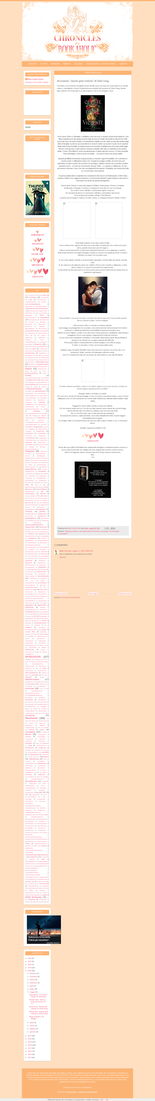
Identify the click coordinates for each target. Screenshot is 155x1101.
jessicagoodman (29, 567)
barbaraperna (29, 355)
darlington (31, 447)
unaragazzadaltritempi (31, 868)
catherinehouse (42, 393)
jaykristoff (28, 563)
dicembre (33, 973)
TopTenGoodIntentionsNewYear (34, 850)
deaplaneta (44, 451)
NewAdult (28, 677)
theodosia (28, 832)
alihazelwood (41, 324)
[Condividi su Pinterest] (114, 528)
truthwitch (32, 859)
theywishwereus (29, 841)
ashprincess (43, 346)
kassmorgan (41, 574)
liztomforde (37, 625)
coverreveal (29, 433)
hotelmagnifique (45, 536)
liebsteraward (35, 620)
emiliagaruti (38, 473)
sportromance (33, 783)
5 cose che (45, 295)
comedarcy (41, 420)
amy (35, 335)
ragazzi (27, 708)
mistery (37, 652)
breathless (46, 378)
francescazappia (42, 498)
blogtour (28, 369)
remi (39, 727)
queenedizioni (31, 704)
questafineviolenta (42, 704)
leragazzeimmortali (30, 609)
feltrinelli (43, 494)
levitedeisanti (45, 612)
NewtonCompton (32, 679)
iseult (26, 556)
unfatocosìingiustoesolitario (32, 875)
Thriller (27, 843)
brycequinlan (30, 382)
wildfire (31, 890)
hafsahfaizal (31, 520)
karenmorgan (29, 574)
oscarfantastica (41, 686)
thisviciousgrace (42, 841)
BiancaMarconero (42, 362)
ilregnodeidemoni (44, 547)
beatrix (36, 357)
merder (41, 645)
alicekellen (43, 322)
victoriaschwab (44, 884)
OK (107, 1100)
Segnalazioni (44, 756)
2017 (30, 1048)
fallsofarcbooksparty (31, 487)
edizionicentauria (41, 465)
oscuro (41, 688)
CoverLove (40, 431)
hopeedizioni (28, 536)
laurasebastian (42, 600)
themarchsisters (29, 826)
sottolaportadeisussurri (37, 779)
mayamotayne (29, 641)
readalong (44, 708)
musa (26, 661)
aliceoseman (28, 324)
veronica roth (29, 881)
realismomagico (42, 711)
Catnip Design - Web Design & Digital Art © (82, 1092)
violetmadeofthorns (33, 886)
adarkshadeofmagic (41, 306)
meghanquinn (42, 641)
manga (35, 634)
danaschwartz (42, 442)
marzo (32, 1026)
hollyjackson (42, 534)
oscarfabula (28, 686)
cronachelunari (30, 438)
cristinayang (41, 435)
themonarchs (42, 828)
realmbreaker (29, 713)
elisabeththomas (29, 471)
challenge (42, 402)
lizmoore (27, 625)
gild (46, 505)
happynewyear (37, 522)
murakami (37, 659)
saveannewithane (32, 752)
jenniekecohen (42, 563)
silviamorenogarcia (30, 770)
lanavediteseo (42, 594)
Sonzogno (28, 774)
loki (45, 625)
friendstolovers (29, 500)
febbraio (33, 1029)
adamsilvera (28, 306)
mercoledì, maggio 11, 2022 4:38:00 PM (78, 551)
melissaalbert (42, 643)
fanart (40, 487)
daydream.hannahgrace (31, 449)
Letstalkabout (29, 612)
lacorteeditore (42, 583)
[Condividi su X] (110, 528)
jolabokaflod (42, 567)
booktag (28, 375)
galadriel (44, 500)
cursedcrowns (43, 440)
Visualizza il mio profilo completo (37, 82)
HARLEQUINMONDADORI (34, 525)
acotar (30, 300)
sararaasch (37, 750)
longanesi (28, 627)
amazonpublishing (44, 331)
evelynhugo (37, 482)
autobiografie (37, 351)
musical (33, 661)
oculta (40, 684)
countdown (28, 431)
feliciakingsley (30, 494)
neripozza (44, 672)
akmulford (44, 313)
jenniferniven (42, 565)
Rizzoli (28, 734)
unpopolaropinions (44, 877)
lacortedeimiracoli (30, 583)
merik (47, 645)
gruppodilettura (30, 518)
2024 (30, 964)
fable (36, 485)
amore (27, 335)
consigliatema (31, 429)
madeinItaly (43, 632)
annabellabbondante (30, 342)
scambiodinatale (33, 754)
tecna (44, 794)
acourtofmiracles (41, 299)
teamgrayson (36, 794)
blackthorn (32, 364)
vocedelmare (45, 886)
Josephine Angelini (30, 569)
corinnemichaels (42, 429)
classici (43, 415)
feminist (27, 496)
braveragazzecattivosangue (33, 378)
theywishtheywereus (41, 839)
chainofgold (43, 398)
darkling (47, 444)
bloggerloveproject (43, 364)
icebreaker (44, 538)
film (39, 496)
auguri (34, 349)
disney (39, 458)
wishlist (45, 892)
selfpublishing (34, 759)
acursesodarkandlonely (32, 304)
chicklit (43, 406)
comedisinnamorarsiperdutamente (34, 422)
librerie (29, 616)
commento (44, 424)
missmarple (28, 652)
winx (38, 892)
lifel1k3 (44, 621)
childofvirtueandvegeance (32, 409)
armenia (27, 346)
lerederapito (43, 609)
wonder (27, 895)
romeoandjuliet (62, 534)
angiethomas (41, 337)
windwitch (42, 890)
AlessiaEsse (45, 317)
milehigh (43, 647)
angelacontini (28, 337)
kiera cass (29, 580)
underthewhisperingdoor (32, 872)
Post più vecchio (125, 594)
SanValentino (29, 748)
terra (44, 797)
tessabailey (28, 799)
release (42, 725)
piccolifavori (42, 697)
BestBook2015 (45, 357)
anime (41, 339)
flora (26, 498)
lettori (38, 612)
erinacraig (28, 482)
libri (35, 616)
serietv (45, 759)
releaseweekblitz (29, 727)
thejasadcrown (43, 819)
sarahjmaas (42, 748)
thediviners (43, 808)
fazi (42, 491)
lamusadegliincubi (30, 594)
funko (37, 500)
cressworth (28, 435)
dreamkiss (35, 462)
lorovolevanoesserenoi (31, 629)
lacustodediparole (30, 585)
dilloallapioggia (41, 456)
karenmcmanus (41, 572)
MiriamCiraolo (29, 650)
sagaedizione (45, 743)
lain (45, 587)
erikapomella (42, 480)
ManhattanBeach (44, 634)
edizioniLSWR (43, 467)
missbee (43, 649)
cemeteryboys (43, 395)
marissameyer (41, 638)
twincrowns (30, 866)
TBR (44, 792)
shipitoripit (28, 768)
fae (44, 485)
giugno (32, 989)
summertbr (42, 790)
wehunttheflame (31, 888)
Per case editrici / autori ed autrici (101, 64)
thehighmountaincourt (37, 817)
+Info (101, 1100)
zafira (34, 901)
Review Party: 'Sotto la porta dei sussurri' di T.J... (37, 1001)
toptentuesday (29, 852)
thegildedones (41, 810)
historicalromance (44, 531)
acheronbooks (45, 297)
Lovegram (43, 629)
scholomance (45, 754)
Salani (30, 745)
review (42, 730)
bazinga (29, 357)
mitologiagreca (29, 654)
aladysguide (28, 315)
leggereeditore (42, 605)
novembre (33, 976)
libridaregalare (43, 616)
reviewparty (104, 531)
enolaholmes (28, 478)
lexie (28, 614)
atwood (27, 348)
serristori (27, 761)
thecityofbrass (29, 801)
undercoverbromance (31, 870)
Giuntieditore (41, 509)
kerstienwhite (33, 578)
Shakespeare (29, 765)
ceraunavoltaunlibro (30, 398)
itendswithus (34, 556)
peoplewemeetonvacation (32, 693)
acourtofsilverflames (30, 302)
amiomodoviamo (42, 333)
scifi (29, 756)
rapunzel (35, 708)
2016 (30, 1051)
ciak (26, 415)
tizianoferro (28, 846)
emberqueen (28, 473)
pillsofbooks (29, 700)
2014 (30, 1057)
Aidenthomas (28, 313)
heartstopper (37, 529)
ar (46, 344)
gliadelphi (42, 511)
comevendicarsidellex (31, 424)
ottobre (32, 979)
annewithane (28, 344)
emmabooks (31, 476)
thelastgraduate (29, 821)
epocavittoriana (29, 480)
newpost (42, 677)
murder (45, 659)
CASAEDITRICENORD (33, 389)
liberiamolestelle (45, 614)
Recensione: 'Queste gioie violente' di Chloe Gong (38, 1012)
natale (44, 668)
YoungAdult (31, 899)
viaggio (47, 881)
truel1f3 (47, 857)
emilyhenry (46, 473)
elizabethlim (42, 471)
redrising (41, 721)
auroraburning (43, 348)
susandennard (29, 792)
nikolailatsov (38, 682)
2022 (30, 971)
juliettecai (75, 531)
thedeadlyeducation (30, 808)
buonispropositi (43, 384)
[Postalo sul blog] (108, 528)
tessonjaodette (41, 799)
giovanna (27, 507)
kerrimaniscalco (43, 576)
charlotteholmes (29, 404)
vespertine (40, 881)
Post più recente (60, 594)
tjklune (36, 846)
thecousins (42, 801)
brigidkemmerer (32, 380)
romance (28, 736)
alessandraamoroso (30, 317)
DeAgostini (29, 451)
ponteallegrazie (42, 699)
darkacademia (39, 444)
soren (38, 777)
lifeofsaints (28, 623)
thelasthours (42, 821)
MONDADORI (33, 656)
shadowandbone (29, 763)
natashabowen (29, 670)
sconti (35, 756)
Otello (47, 688)
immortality (43, 549)
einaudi (44, 469)
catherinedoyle (29, 393)
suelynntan (28, 790)
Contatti (123, 64)
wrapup (44, 895)
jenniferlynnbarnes (30, 565)
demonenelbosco (41, 453)
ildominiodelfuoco (32, 542)
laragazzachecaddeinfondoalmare (34, 598)
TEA (26, 794)
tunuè (43, 859)
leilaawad (42, 607)
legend (45, 603)
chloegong (68, 531)
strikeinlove (43, 788)
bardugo (47, 355)
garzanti (28, 502)
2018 (30, 1045)
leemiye (37, 603)
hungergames (32, 538)
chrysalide (44, 413)
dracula (27, 462)
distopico (27, 460)
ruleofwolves (41, 741)
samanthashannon (41, 745)
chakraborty (28, 402)
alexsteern (32, 322)
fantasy (46, 487)
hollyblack (31, 534)
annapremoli (43, 342)
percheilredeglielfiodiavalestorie (33, 695)
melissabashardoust (30, 645)
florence (33, 498)
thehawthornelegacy (43, 814)
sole (38, 772)
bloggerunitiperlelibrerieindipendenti (37, 366)
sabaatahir (28, 743)
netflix (26, 675)
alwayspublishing (30, 331)
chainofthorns (41, 400)
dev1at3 (27, 456)
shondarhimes (41, 768)
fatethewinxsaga (29, 491)
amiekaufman (31, 333)
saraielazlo (28, 750)
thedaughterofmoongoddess (33, 806)
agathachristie (43, 311)
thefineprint (28, 810)
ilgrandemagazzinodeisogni (32, 545)
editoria (30, 465)
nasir (37, 668)
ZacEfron (27, 901)
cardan (35, 386)
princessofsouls (44, 702)
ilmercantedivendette (31, 547)
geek (35, 502)
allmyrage (42, 326)
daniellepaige (28, 444)
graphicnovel (42, 514)
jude (39, 569)
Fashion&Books (42, 489)
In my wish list (42, 551)
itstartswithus (31, 558)
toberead (44, 846)
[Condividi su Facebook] (112, 528)
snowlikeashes (29, 772)
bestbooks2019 (42, 360)
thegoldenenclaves (30, 814)
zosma (40, 901)
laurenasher (28, 603)
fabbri (27, 485)
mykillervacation (29, 666)
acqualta (43, 302)
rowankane (42, 739)
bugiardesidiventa (42, 382)
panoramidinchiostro (37, 691)
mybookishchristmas (43, 661)
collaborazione (29, 418)
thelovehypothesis (42, 823)
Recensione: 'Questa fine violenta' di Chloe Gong (38, 1007)
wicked (47, 888)
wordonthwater (36, 895)
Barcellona (39, 355)
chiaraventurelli (29, 406)
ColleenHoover (41, 418)
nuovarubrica (31, 684)
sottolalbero (46, 777)
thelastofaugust (29, 823)
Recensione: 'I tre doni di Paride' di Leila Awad (38, 996)
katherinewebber (29, 576)
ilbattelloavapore (29, 540)
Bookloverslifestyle (31, 373)
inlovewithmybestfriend (31, 554)
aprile (32, 1022)
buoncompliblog (30, 384)
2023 (30, 968)
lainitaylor (27, 589)
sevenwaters (41, 761)
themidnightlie (29, 828)
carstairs (43, 386)
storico (43, 785)
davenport (43, 447)
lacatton (43, 580)
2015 (30, 1054)
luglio (32, 986)
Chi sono (43, 64)
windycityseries (29, 892)
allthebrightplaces (30, 328)
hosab (36, 536)
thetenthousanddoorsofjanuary (33, 837)
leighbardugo (29, 607)
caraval (27, 386)
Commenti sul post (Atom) (70, 597)
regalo (47, 721)
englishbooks (42, 476)
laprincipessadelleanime (40, 596)
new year (44, 675)
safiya (37, 743)
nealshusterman (41, 670)
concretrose (45, 427)
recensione (30, 715)
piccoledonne (29, 697)
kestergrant (43, 578)
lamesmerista (29, 592)
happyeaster (45, 520)
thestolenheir (28, 834)
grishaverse (42, 516)
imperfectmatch (29, 551)
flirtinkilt (45, 496)
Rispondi (63, 557)
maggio (33, 992)
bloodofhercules (42, 369)
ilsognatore (32, 549)
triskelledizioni (33, 857)
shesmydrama (42, 765)
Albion (42, 315)
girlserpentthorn (29, 509)
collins (27, 420)
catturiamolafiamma (30, 395)
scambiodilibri (44, 752)
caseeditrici (28, 391)
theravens (36, 832)
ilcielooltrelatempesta (43, 540)
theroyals (44, 832)
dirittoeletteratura (29, 458)
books (44, 373)
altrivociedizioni (42, 328)
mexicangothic (33, 647)
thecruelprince (29, 803)
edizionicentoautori (30, 467)
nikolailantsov (29, 682)
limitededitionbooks (40, 623)
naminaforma (42, 666)
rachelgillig (43, 706)
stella (44, 783)
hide (35, 531)
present (35, 702)
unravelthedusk (31, 879)
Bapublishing (42, 353)
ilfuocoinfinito (43, 542)
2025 (32, 295)
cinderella (34, 415)
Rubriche (67, 64)
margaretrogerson (42, 636)
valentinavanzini (42, 879)
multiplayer (28, 659)
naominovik (28, 668)
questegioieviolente (85, 531)
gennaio (33, 1032)
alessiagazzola (33, 319)
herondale (28, 531)
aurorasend (28, 351)
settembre (33, 983)
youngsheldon (43, 899)
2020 (30, 1039)
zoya (45, 901)
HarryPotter (43, 527)
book (44, 371)
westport (40, 888)
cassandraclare (39, 391)
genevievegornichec (32, 505)
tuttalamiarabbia (42, 861)
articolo (34, 346)
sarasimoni (46, 750)
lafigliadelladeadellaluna (31, 587)
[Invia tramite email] (106, 528)
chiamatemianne (42, 404)
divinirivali (44, 460)
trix (42, 857)
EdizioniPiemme (31, 469)
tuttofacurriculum (29, 863)
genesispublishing (44, 502)
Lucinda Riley (30, 632)
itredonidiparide (45, 556)
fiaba (33, 496)
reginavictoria (29, 725)
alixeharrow (28, 326)
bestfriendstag (29, 362)
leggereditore (29, 605)
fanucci (30, 489)
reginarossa (42, 723)
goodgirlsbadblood (30, 514)
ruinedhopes (28, 741)
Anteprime (38, 344)
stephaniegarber (29, 785)
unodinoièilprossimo (30, 877)
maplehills (30, 636)
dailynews (28, 442)
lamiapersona (42, 592)
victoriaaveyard (32, 883)
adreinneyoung (33, 311)
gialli (42, 505)
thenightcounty (29, 830)
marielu (27, 638)
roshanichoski (29, 739)
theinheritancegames (31, 819)
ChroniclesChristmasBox (32, 413)
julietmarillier (46, 569)
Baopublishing (29, 353)
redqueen (33, 721)
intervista (44, 554)
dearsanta (28, 453)
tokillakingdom (29, 848)
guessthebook (45, 518)
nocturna (46, 682)
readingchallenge (30, 711)
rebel (45, 713)
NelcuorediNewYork (31, 673)
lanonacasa (28, 596)
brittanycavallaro (44, 380)
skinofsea (43, 770)
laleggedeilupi (43, 589)
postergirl (27, 702)
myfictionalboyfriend (37, 664)
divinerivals (36, 460)
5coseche (32, 297)
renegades (46, 727)
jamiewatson (43, 558)
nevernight (34, 675)
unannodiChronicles (41, 866)
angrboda (28, 339)
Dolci (62, 551)
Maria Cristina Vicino (36, 79)
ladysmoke (43, 585)
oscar (45, 684)
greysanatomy (29, 516)
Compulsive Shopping (32, 427)
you (48, 897)
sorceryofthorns (29, 777)
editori (47, 462)
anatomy (43, 335)
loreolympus (41, 627)
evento (45, 482)
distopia (45, 458)
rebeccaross (38, 713)
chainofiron (28, 400)
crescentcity (42, 433)
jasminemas (42, 560)
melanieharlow (29, 643)
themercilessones (42, 826)
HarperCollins (30, 527)
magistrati (28, 634)
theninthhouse (42, 830)
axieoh (45, 351)
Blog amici (78, 64)
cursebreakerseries (30, 440)
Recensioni (55, 64)
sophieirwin (41, 774)
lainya (35, 589)
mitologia (44, 652)
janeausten (28, 560)
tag (37, 792)
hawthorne (28, 529)
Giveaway (28, 511)
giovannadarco (41, 507)
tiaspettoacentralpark (40, 843)
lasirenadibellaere (30, 600)
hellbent (45, 529)
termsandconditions (30, 797)
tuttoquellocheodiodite (43, 863)
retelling (31, 730)
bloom (27, 371)
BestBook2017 (32, 360)
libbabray (35, 614)
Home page (32, 64)
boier (35, 371)
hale (38, 520)
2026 (37, 295)
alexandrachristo (44, 319)
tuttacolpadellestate (30, 861)
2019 (30, 1042)
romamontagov (114, 531)
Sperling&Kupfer (31, 781)
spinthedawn (45, 781)
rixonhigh (44, 732)
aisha (36, 313)
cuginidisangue (42, 438)
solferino (44, 772)
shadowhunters (42, 763)
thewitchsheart (29, 839)
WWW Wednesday (33, 897)
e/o (42, 462)
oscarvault (29, 688)
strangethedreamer (30, 788)
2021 (26, 295)
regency (31, 723)
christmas (36, 411)
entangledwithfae (41, 478)
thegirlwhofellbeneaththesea (33, 812)
